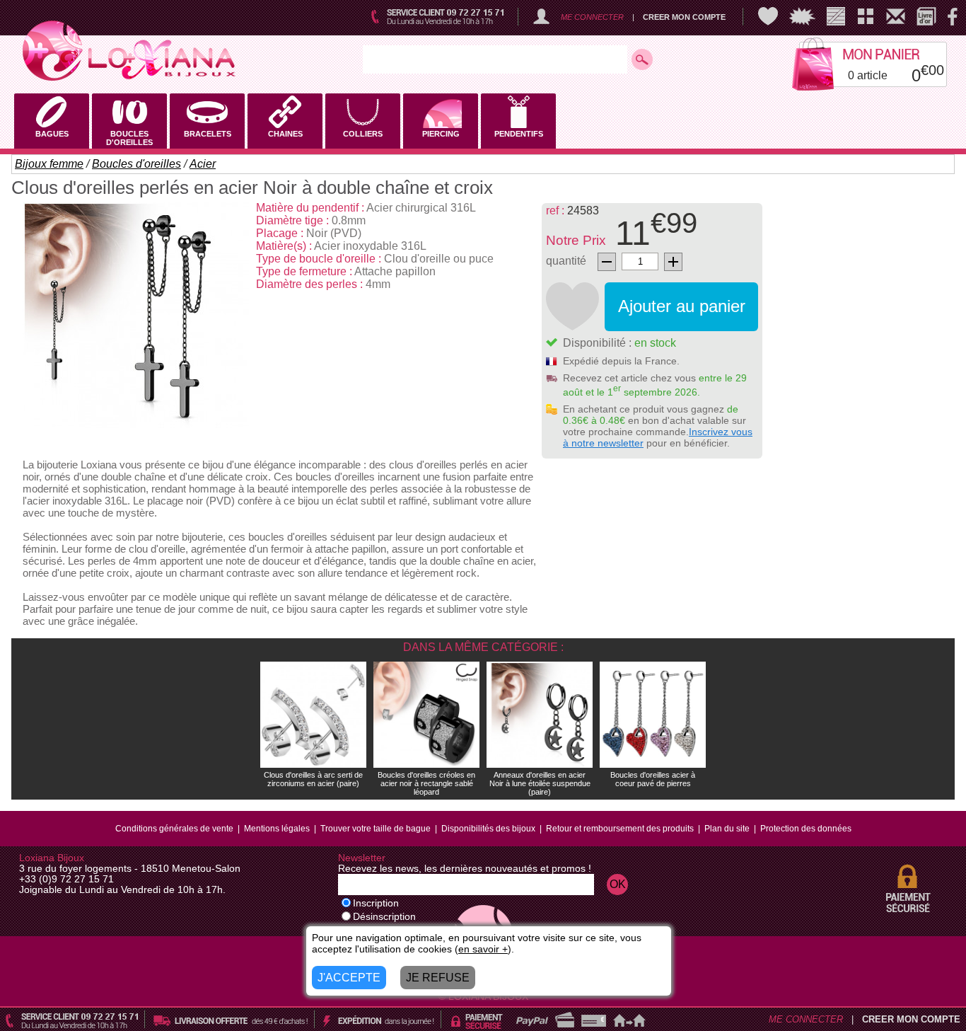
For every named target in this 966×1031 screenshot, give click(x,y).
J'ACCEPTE (349, 978)
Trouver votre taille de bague (375, 829)
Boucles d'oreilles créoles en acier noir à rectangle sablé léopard (426, 783)
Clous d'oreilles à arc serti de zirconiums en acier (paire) (313, 779)
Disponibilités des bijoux (488, 829)
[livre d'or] (926, 16)
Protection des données (805, 829)
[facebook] (953, 16)
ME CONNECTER (592, 17)
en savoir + (483, 949)
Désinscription (384, 916)
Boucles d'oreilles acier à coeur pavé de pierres (652, 779)
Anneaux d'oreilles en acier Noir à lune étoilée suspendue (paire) (539, 783)
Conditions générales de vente (174, 829)
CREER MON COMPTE (684, 17)
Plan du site (727, 829)
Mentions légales (277, 829)
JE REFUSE (438, 978)
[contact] (895, 16)
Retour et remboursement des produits (620, 829)
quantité (566, 261)
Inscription (376, 903)
